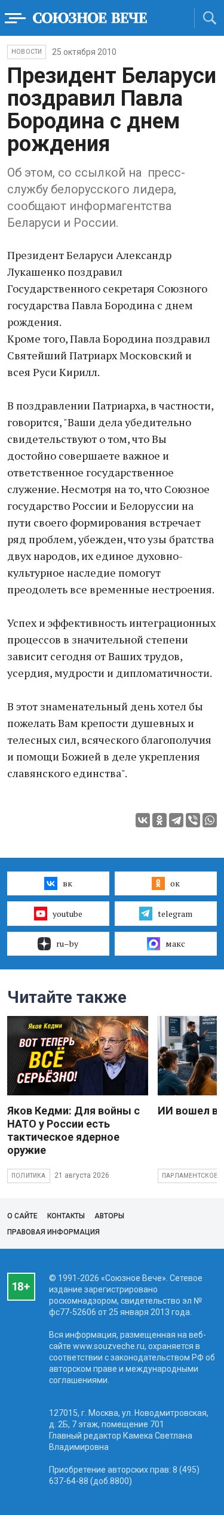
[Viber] (193, 820)
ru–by (67, 943)
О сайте (22, 1216)
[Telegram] (176, 820)
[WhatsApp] (209, 820)
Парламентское (190, 1175)
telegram (175, 913)
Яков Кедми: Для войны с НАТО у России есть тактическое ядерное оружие (73, 1130)
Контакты (66, 1216)
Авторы (109, 1216)
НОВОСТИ (26, 51)
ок (175, 883)
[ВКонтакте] (143, 820)
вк (67, 883)
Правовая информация (53, 1232)
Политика (28, 1175)
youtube (67, 913)
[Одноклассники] (159, 820)
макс (175, 943)
